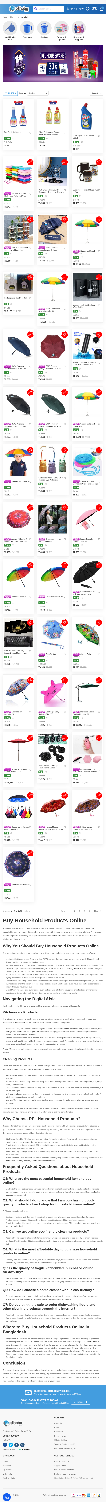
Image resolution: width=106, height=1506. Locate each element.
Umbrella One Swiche (20, 885)
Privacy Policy (60, 1436)
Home (5, 17)
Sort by (22, 93)
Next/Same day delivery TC (65, 1448)
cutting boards (33, 1031)
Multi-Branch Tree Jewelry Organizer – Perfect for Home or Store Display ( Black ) (51, 192)
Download (79, 1402)
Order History (8, 1474)
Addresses (7, 1466)
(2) (47, 138)
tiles (7, 1078)
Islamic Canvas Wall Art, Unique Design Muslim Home (15, 652)
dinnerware (10, 1160)
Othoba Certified (60, 1440)
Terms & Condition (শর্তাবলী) (64, 1444)
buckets (79, 1139)
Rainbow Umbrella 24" (20, 597)
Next (96, 911)
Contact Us (58, 1432)
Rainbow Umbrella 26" (54, 597)
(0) (46, 196)
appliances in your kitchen (14, 1022)
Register (81, 9)
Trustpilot (25, 1449)
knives (36, 1192)
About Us (58, 1423)
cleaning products (73, 968)
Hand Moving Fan (10, 38)
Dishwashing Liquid (14, 1094)
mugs (86, 1139)
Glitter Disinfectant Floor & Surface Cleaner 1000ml (49, 133)
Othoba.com (91, 1342)
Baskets (44, 37)
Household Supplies (78, 38)
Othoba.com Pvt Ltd (11, 1495)
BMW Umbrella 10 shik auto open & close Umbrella (84, 594)
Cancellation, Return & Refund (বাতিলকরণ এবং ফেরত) (73, 1478)
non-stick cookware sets (71, 1028)
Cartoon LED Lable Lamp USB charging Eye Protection (50, 479)
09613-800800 (11, 1435)
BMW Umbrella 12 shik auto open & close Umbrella (49, 249)
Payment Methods (61, 1461)
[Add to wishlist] (30, 132)
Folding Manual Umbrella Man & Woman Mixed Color (50, 829)
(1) (13, 199)
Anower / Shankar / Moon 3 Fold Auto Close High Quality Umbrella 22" (15, 541)
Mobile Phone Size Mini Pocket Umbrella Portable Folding (85, 771)
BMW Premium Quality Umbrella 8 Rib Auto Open (15, 368)
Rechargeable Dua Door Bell (15, 298)
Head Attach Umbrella (20, 481)
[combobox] (48, 9)
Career (57, 1427)
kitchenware (56, 968)
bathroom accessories (45, 1160)
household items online (62, 935)
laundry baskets (23, 1160)
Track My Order (9, 1478)
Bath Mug (27, 37)
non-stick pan (11, 1192)
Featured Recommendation (65, 1474)
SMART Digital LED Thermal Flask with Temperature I (84, 364)
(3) (47, 660)
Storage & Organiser (61, 38)
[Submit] (36, 9)
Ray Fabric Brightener (13, 132)
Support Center (60, 1466)
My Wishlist (7, 1470)
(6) (13, 138)
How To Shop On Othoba (64, 1470)
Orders (5, 1461)
